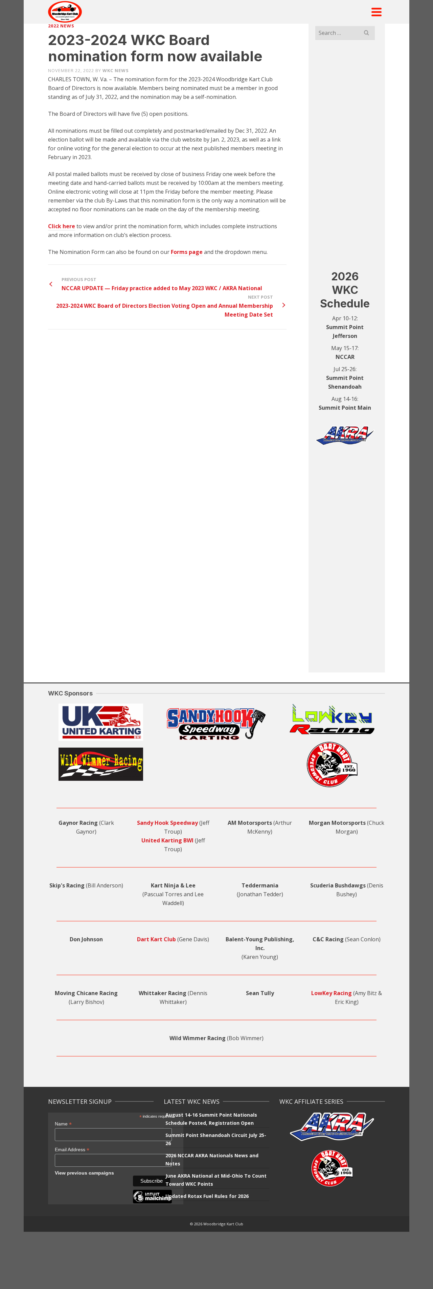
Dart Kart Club (156, 939)
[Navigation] (376, 12)
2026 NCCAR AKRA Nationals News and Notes (211, 1159)
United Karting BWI (167, 840)
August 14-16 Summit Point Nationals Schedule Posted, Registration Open (211, 1119)
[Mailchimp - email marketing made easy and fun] (152, 1201)
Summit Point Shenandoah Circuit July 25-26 (215, 1139)
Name (63, 1124)
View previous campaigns (84, 1173)
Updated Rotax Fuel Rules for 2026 (207, 1196)
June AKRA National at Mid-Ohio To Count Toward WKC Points (216, 1180)
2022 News (61, 26)
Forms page (187, 252)
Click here (61, 226)
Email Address (72, 1149)
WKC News (115, 70)
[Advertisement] (345, 154)
